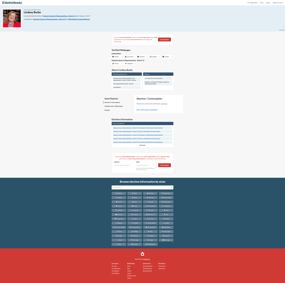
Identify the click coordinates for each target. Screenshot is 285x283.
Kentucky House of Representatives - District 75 (59, 16)
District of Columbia (119, 227)
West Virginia (166, 231)
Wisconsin (166, 235)
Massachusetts (135, 227)
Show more (142, 145)
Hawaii (119, 240)
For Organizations (253, 2)
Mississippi (134, 240)
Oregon (150, 240)
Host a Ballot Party (148, 266)
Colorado (119, 214)
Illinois (134, 193)
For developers (115, 273)
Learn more (164, 104)
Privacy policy (162, 266)
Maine (134, 218)
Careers (129, 270)
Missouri (135, 244)
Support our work (278, 2)
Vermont (166, 218)
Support (129, 278)
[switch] (281, 30)
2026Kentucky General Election (79, 19)
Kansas (135, 206)
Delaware (119, 223)
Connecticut (119, 218)
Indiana (134, 197)
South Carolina (166, 197)
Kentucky (134, 210)
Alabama (119, 193)
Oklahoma (150, 235)
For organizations (116, 268)
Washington (166, 227)
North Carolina (150, 223)
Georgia (119, 235)
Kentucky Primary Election (149, 131)
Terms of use (161, 268)
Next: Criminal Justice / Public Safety (147, 109)
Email (137, 162)
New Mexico (150, 214)
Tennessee (166, 206)
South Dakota (166, 202)
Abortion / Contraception (112, 102)
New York (150, 218)
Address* (117, 162)
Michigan (134, 231)
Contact (268, 2)
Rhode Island (166, 193)
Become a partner (147, 270)
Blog (128, 268)
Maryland (134, 223)
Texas (166, 210)
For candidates (115, 270)
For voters (114, 266)
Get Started (164, 39)
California (119, 210)
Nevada (150, 202)
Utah (166, 214)
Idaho (119, 244)
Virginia (166, 223)
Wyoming (166, 240)
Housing (107, 110)
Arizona (119, 202)
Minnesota (134, 235)
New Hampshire (150, 206)
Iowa (134, 202)
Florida (119, 231)
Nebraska (150, 197)
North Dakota (150, 227)
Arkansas (119, 206)
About (261, 2)
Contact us (146, 259)
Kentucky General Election (151, 127)
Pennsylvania (150, 244)
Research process (131, 275)
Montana (150, 193)
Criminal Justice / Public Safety (113, 106)
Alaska (119, 197)
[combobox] (124, 165)
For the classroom (147, 268)
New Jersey (150, 210)
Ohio (150, 231)
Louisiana (134, 214)
